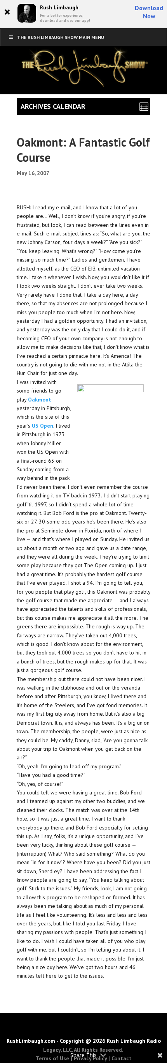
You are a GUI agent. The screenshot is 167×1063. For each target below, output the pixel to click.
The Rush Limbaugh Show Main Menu (60, 37)
